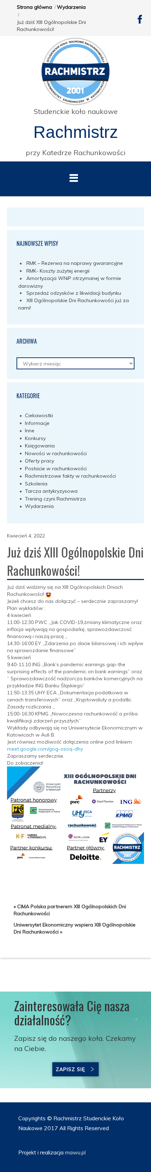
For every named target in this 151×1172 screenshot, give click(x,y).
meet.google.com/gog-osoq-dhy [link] (45, 749)
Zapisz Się (70, 1069)
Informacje (37, 423)
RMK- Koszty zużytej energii (58, 271)
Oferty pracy (39, 461)
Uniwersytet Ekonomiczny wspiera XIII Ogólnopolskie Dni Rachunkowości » (75, 928)
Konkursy (35, 438)
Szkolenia (36, 483)
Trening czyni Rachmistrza (55, 499)
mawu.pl (75, 1152)
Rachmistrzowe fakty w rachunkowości (70, 476)
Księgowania (40, 445)
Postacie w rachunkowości (56, 468)
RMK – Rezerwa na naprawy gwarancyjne (74, 263)
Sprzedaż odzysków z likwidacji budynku (73, 293)
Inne (29, 430)
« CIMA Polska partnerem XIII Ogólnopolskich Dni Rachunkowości (70, 910)
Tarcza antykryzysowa (51, 491)
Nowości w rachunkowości (56, 453)
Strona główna (34, 7)
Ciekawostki (39, 415)
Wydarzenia (71, 7)
